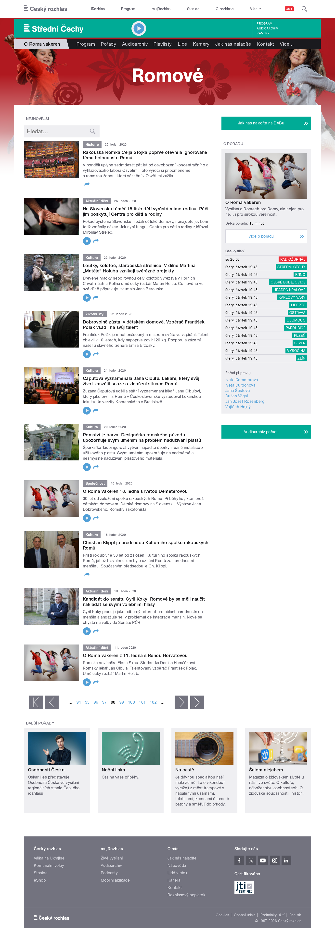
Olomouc (296, 320)
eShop (40, 880)
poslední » (197, 702)
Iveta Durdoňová (240, 385)
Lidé (182, 44)
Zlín (301, 358)
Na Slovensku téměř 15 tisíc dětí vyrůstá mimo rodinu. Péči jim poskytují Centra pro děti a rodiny (145, 211)
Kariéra (174, 880)
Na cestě (184, 769)
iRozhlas (98, 9)
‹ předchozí (52, 702)
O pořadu (233, 144)
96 (96, 702)
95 (87, 702)
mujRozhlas (161, 9)
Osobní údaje (245, 915)
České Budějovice (288, 282)
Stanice (193, 9)
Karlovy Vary (292, 297)
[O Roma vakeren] (167, 77)
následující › (181, 702)
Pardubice (295, 328)
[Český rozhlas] (45, 9)
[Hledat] (304, 9)
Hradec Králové (289, 290)
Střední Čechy (291, 267)
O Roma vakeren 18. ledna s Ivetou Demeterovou (135, 491)
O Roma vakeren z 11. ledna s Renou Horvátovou (135, 655)
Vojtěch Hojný (238, 406)
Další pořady (40, 723)
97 (104, 702)
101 (142, 702)
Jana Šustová (237, 390)
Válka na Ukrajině (49, 858)
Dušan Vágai (236, 396)
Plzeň (299, 335)
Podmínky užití (272, 915)
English (295, 915)
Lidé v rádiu (178, 873)
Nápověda (177, 865)
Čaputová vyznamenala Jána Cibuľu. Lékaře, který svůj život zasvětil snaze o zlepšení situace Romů (141, 381)
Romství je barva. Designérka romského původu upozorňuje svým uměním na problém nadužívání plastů (142, 437)
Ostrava (297, 313)
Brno (300, 275)
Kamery (263, 33)
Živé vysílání (112, 858)
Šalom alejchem (266, 769)
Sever (299, 343)
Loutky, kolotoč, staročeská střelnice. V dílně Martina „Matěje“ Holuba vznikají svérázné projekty (139, 268)
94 (79, 702)
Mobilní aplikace (115, 880)
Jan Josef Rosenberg (244, 401)
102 (153, 702)
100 (131, 702)
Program (128, 9)
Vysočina (296, 351)
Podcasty (109, 873)
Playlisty (163, 44)
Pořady (108, 44)
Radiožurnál (292, 259)
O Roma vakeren (243, 202)
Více (287, 44)
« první (36, 702)
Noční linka (113, 769)
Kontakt (265, 44)
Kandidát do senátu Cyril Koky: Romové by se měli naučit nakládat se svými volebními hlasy (144, 601)
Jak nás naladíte (233, 44)
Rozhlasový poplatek (186, 895)
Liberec (298, 305)
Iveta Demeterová (241, 379)
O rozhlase (225, 9)
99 (121, 702)
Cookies (222, 915)
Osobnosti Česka (46, 769)
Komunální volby (49, 865)
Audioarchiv (267, 28)
